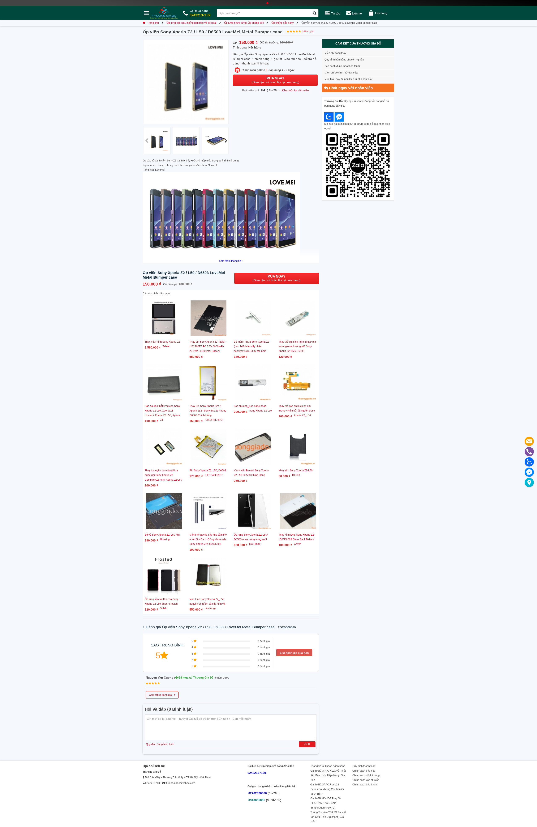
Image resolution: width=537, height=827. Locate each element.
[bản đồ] (529, 482)
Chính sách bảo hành (364, 784)
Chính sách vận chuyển (365, 780)
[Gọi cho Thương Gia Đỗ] (529, 451)
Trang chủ (153, 22)
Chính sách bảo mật (363, 770)
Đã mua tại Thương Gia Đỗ (195, 677)
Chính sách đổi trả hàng (366, 775)
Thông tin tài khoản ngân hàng (327, 766)
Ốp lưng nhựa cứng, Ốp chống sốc (244, 22)
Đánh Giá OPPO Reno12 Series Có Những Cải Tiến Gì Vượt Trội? (327, 789)
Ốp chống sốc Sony (282, 22)
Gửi (307, 744)
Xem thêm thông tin (230, 261)
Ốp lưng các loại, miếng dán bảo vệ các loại (191, 22)
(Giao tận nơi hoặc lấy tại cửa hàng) (275, 80)
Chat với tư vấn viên (295, 90)
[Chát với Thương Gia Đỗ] (329, 117)
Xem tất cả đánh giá (162, 694)
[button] (226, 140)
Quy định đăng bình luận (160, 744)
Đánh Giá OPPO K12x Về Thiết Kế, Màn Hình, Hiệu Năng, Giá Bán (328, 775)
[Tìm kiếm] (314, 13)
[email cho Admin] (529, 441)
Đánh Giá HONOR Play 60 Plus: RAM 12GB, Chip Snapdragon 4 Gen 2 (325, 803)
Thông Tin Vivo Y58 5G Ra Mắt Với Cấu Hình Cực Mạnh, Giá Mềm (328, 817)
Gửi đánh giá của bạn (294, 652)
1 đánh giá (307, 31)
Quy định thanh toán (363, 766)
